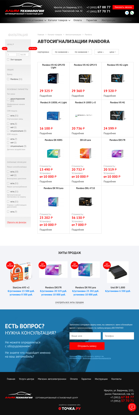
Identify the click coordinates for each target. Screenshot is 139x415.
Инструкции (108, 20)
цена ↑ (113, 51)
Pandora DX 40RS (53, 140)
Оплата (77, 20)
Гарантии (91, 20)
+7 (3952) (98, 7)
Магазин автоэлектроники (52, 378)
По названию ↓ (62, 51)
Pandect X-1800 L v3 (85, 102)
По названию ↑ (82, 51)
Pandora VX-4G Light (117, 65)
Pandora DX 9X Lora (53, 188)
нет (13, 127)
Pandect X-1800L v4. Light (53, 102)
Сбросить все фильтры (16, 222)
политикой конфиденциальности (97, 358)
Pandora (16, 79)
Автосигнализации (73, 34)
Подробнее (46, 95)
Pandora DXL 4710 (85, 188)
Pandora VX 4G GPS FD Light (53, 66)
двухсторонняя (17, 100)
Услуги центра (26, 378)
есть (14, 115)
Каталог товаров (55, 34)
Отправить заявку (87, 346)
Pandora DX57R (117, 140)
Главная (12, 20)
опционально (18, 131)
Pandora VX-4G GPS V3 (85, 65)
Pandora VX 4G (117, 102)
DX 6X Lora (85, 140)
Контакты (126, 20)
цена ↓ (101, 51)
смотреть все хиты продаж (69, 302)
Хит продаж (16, 59)
